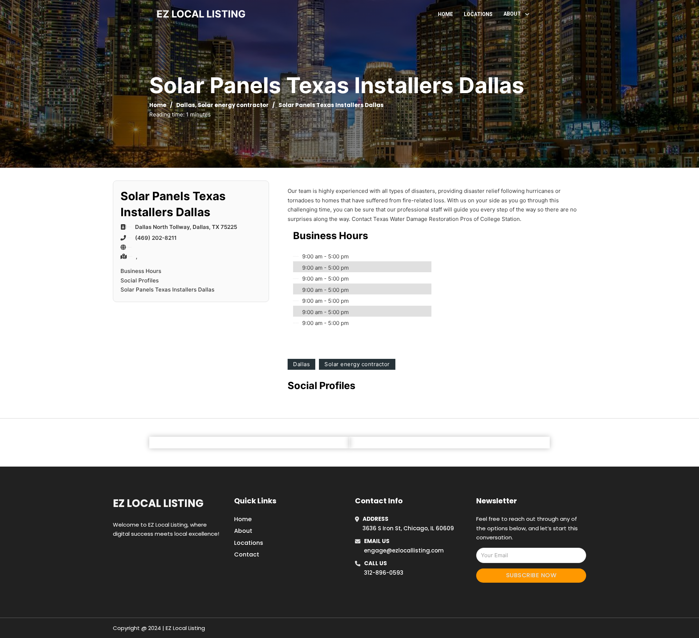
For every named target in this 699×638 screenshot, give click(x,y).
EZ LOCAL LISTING (201, 14)
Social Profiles (140, 280)
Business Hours (141, 271)
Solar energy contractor (233, 105)
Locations (478, 14)
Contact (246, 554)
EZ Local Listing (158, 503)
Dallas (185, 105)
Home (445, 14)
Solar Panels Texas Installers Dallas (167, 289)
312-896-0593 (383, 572)
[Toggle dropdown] (527, 14)
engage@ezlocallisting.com (404, 550)
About (243, 531)
